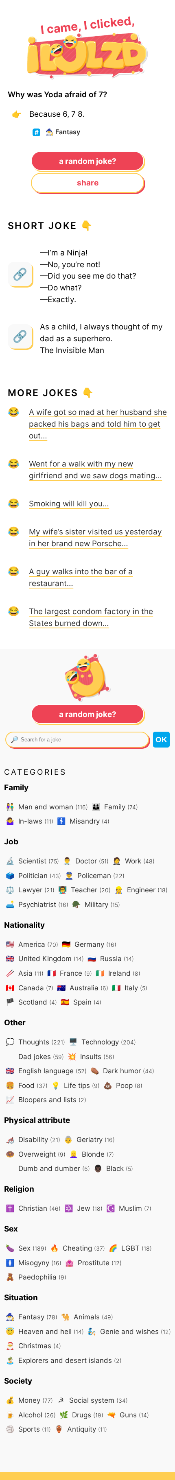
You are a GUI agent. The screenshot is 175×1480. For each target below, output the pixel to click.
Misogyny (33, 1262)
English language (46, 1070)
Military (96, 904)
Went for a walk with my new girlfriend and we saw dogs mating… (95, 469)
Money (29, 1400)
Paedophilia (36, 1277)
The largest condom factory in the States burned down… (91, 617)
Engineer (141, 889)
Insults (91, 1056)
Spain (81, 1002)
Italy (129, 987)
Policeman (95, 875)
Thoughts (35, 1042)
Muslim (128, 1208)
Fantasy (63, 132)
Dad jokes (40, 1056)
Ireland (118, 973)
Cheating (77, 1248)
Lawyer (30, 889)
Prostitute (93, 1262)
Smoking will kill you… (69, 503)
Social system (93, 1400)
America (32, 944)
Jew (83, 1208)
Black (113, 1168)
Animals (87, 1316)
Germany (89, 944)
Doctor (86, 861)
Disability (33, 1139)
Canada (29, 987)
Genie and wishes (129, 1331)
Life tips (75, 1085)
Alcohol (31, 1414)
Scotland (31, 1002)
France (69, 973)
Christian (33, 1208)
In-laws (29, 821)
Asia (25, 973)
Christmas (33, 1345)
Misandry (83, 821)
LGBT (130, 1248)
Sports (28, 1429)
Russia (111, 958)
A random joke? (87, 161)
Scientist (32, 861)
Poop (122, 1085)
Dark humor (122, 1070)
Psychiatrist (37, 904)
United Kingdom (45, 958)
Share (87, 182)
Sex (26, 1248)
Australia (82, 987)
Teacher (84, 889)
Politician (33, 875)
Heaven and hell (45, 1331)
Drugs (81, 1414)
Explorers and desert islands (64, 1360)
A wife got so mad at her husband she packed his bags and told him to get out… (98, 423)
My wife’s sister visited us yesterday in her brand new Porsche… (95, 537)
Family (115, 806)
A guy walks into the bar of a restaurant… (81, 577)
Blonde (91, 1154)
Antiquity (81, 1429)
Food (27, 1085)
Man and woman (47, 806)
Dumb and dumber (53, 1168)
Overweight (36, 1154)
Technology (102, 1042)
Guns (128, 1414)
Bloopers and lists (46, 1099)
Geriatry (89, 1139)
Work (133, 861)
